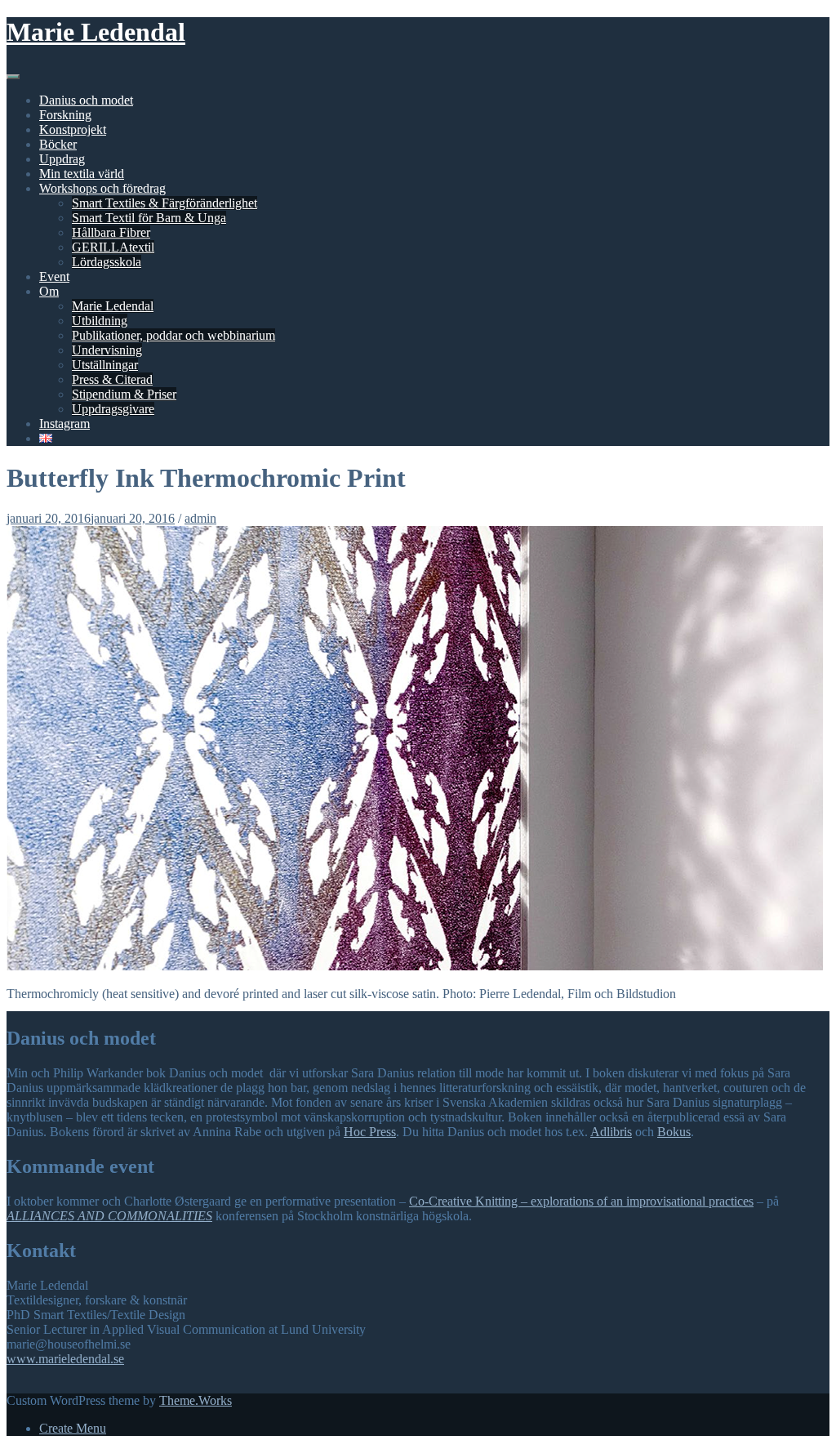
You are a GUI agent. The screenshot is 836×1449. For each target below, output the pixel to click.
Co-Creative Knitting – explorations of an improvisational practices (581, 1201)
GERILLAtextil (113, 247)
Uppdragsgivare (113, 409)
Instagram (64, 423)
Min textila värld (81, 174)
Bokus (674, 1132)
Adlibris (611, 1132)
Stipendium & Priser (124, 394)
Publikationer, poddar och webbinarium (173, 335)
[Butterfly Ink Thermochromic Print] (415, 966)
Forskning (65, 115)
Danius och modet (86, 100)
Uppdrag (62, 159)
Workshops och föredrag (102, 188)
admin (200, 518)
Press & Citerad (112, 379)
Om (49, 291)
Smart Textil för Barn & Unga (149, 218)
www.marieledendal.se (65, 1359)
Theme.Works (195, 1400)
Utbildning (99, 321)
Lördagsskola (106, 262)
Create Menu (72, 1428)
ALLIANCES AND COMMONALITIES (109, 1216)
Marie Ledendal (96, 32)
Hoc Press (370, 1132)
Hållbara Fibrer (111, 232)
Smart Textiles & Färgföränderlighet (164, 203)
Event (54, 276)
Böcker (58, 144)
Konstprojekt (72, 129)
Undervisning (107, 350)
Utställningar (105, 365)
